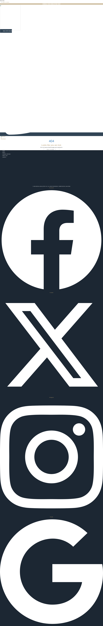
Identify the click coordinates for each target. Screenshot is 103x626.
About (3, 152)
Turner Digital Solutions (64, 186)
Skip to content (5, 2)
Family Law (4, 155)
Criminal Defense (6, 154)
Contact (4, 157)
